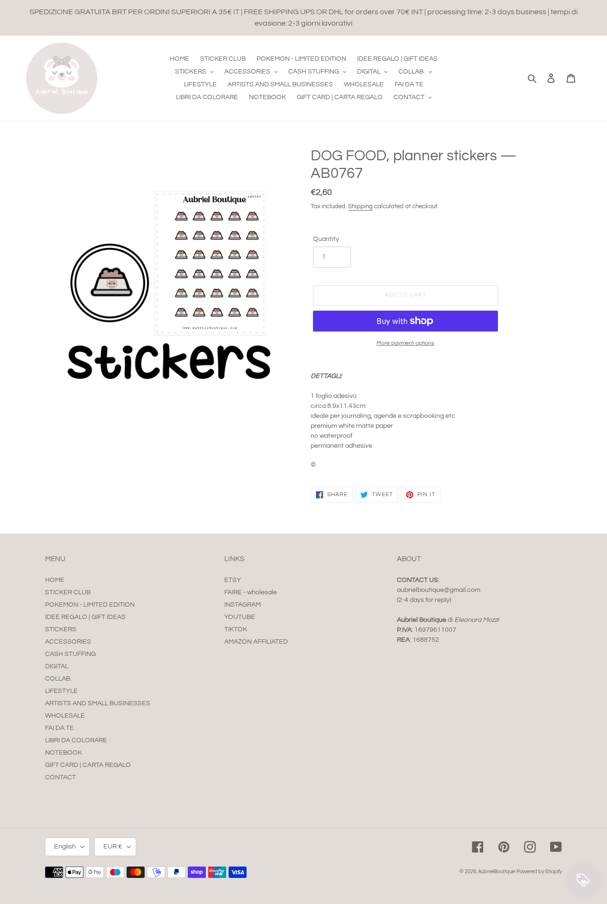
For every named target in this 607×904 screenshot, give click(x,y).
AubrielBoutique (496, 871)
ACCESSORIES (68, 641)
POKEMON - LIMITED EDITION (90, 604)
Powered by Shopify (539, 871)
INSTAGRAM (242, 604)
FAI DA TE (59, 728)
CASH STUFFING (70, 654)
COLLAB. (58, 678)
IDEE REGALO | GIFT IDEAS (85, 617)
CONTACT (60, 777)
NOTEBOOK (63, 752)
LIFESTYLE (61, 691)
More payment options (405, 343)
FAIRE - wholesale (250, 592)
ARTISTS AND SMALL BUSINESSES (97, 703)
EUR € (112, 846)
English (65, 846)
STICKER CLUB (68, 592)
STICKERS (60, 629)
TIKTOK (235, 629)
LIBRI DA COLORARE (76, 740)
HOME (54, 580)
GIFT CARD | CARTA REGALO (88, 765)
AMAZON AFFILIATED (256, 641)
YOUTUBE (239, 617)
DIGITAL (56, 666)
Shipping (360, 206)
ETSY (232, 580)
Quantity (326, 239)
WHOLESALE (65, 715)
